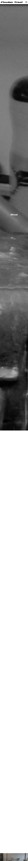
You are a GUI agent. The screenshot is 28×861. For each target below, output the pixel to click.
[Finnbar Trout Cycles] (12, 2)
